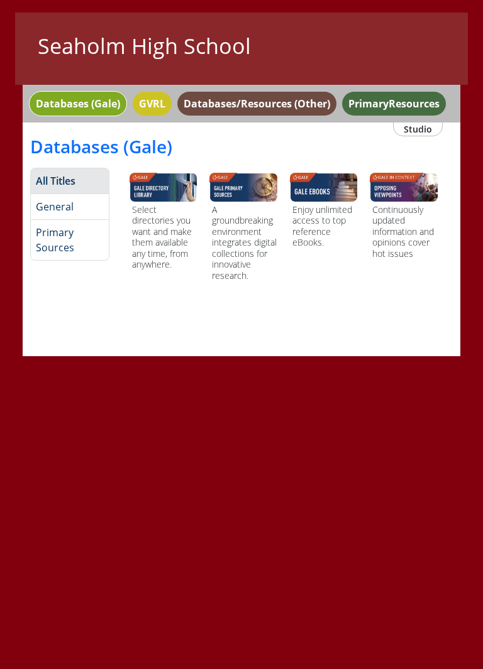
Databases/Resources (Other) (257, 104)
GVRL (152, 104)
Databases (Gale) (78, 104)
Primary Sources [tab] (55, 240)
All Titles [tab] (55, 181)
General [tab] (55, 207)
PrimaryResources (394, 104)
